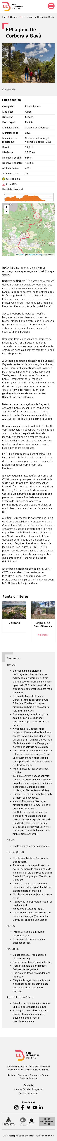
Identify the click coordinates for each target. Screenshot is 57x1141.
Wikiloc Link (13, 178)
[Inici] (12, 6)
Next (51, 63)
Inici (4, 17)
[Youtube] (34, 1107)
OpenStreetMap (35, 255)
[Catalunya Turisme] (47, 1121)
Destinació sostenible (39, 1066)
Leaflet (21, 255)
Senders (14, 17)
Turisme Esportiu (28, 1078)
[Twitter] (28, 1107)
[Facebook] (22, 1107)
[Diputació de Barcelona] (27, 1121)
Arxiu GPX (11, 184)
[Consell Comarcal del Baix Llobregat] (8, 1121)
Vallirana (14, 623)
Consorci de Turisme (17, 1066)
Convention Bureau (39, 1075)
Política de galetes (45, 1136)
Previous (5, 63)
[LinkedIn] (40, 1107)
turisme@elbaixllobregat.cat (28, 1089)
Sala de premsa (41, 1069)
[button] (36, 216)
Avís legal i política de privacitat (18, 1136)
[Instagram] (16, 1107)
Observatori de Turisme (19, 1069)
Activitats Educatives (18, 1075)
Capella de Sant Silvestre (43, 624)
